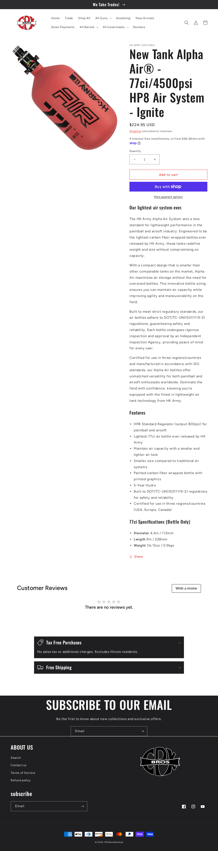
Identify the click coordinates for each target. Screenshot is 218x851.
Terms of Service (23, 773)
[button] (103, 18)
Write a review (186, 588)
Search (16, 758)
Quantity (135, 151)
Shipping (135, 131)
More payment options (168, 196)
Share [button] (138, 556)
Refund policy (21, 780)
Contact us (19, 765)
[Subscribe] (142, 731)
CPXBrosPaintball (113, 842)
